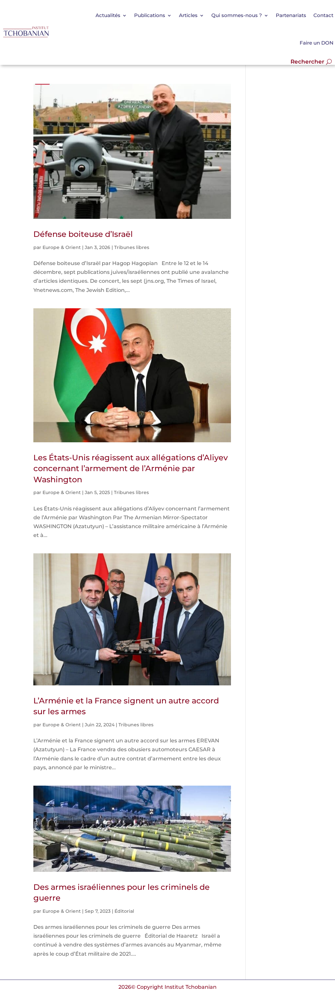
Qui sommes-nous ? (236, 15)
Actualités (108, 15)
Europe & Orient (62, 247)
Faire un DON (316, 43)
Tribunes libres (131, 247)
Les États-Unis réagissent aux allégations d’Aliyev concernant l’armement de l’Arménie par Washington (130, 468)
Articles (188, 15)
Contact (323, 15)
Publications (149, 15)
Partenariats (291, 15)
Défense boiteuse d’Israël (83, 234)
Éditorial (124, 911)
